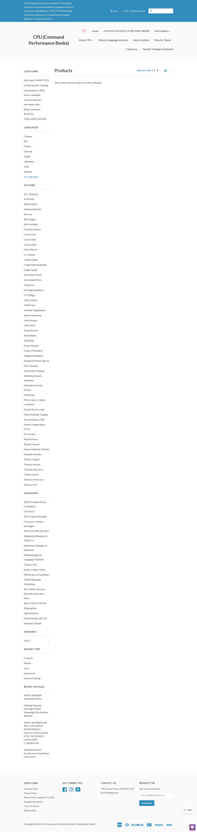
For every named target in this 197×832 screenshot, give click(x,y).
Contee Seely (31, 259)
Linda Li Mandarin (33, 350)
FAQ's (27, 640)
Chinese (28, 136)
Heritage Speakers (34, 290)
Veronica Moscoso (34, 479)
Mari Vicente (31, 365)
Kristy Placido (31, 345)
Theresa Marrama (33, 469)
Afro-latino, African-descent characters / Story (34, 594)
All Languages (31, 176)
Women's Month (32, 623)
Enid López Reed (32, 274)
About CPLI (85, 40)
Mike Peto (29, 394)
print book (29, 673)
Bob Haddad (31, 224)
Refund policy (30, 810)
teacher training (32, 678)
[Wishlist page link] (84, 31)
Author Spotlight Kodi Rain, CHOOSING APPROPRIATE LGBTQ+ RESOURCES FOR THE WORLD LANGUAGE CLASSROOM (36, 733)
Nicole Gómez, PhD (34, 419)
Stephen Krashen (32, 454)
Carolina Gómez (32, 229)
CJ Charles (29, 254)
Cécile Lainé (30, 244)
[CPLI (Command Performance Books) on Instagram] (71, 789)
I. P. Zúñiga (29, 295)
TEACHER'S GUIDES (35, 118)
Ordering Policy (31, 789)
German (28, 151)
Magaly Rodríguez (33, 355)
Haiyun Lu (29, 284)
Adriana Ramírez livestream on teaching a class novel (36, 753)
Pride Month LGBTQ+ (35, 618)
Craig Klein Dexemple (35, 264)
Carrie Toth (30, 239)
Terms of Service (31, 806)
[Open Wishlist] (192, 827)
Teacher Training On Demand (157, 49)
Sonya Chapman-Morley (36, 449)
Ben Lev (28, 214)
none (26, 668)
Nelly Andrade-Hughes (36, 414)
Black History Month (35, 603)
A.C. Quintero (31, 194)
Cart (115, 11)
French (27, 146)
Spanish (28, 171)
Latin (26, 166)
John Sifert (29, 325)
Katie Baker (30, 335)
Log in (126, 11)
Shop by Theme (163, 40)
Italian (27, 156)
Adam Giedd (30, 204)
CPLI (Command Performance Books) (49, 40)
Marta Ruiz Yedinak (34, 370)
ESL (26, 141)
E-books (28, 658)
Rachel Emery (31, 439)
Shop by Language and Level (113, 40)
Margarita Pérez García (36, 360)
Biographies (30, 608)
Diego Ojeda (30, 269)
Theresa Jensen (32, 464)
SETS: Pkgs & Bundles (35, 516)
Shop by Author (141, 40)
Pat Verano (30, 434)
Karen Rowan (31, 330)
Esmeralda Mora (32, 279)
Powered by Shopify (86, 824)
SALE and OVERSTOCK (36, 80)
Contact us (131, 49)
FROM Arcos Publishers (37, 574)
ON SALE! (29, 511)
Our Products (161, 30)
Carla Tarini (30, 234)
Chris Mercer (31, 249)
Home (95, 30)
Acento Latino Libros (35, 569)
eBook (27, 663)
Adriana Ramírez (32, 209)
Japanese (29, 161)
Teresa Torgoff (32, 459)
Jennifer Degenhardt (34, 310)
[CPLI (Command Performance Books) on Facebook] (64, 789)
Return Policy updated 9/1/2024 (39, 797)
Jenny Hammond (33, 315)
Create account (137, 11)
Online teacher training (36, 85)
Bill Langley (30, 219)
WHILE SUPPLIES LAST (36, 530)
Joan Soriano (30, 320)
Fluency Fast (30, 484)
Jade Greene (30, 300)
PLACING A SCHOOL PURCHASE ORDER (126, 30)
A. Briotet (29, 198)
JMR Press (29, 305)
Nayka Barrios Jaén (34, 409)
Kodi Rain (29, 340)
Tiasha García (31, 474)
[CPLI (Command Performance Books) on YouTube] (78, 789)
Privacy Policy (30, 793)
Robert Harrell (31, 444)
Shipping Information (33, 802)
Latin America (31, 613)
